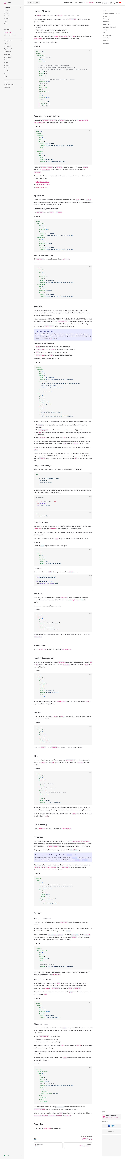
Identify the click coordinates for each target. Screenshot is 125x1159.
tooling (62, 716)
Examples (106, 43)
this (47, 816)
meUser (105, 30)
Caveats (105, 40)
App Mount (106, 16)
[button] (13, 7)
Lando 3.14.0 (42, 828)
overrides (52, 529)
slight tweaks (38, 39)
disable (46, 988)
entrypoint (56, 974)
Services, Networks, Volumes (111, 13)
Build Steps (106, 19)
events (50, 338)
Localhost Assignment (109, 27)
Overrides (106, 38)
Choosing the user (41, 187)
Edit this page (88, 1139)
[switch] (105, 3)
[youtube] (117, 2)
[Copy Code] (89, 51)
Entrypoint (106, 21)
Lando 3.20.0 (42, 649)
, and (45, 867)
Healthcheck (106, 24)
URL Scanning (107, 35)
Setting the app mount (43, 184)
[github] (110, 2)
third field (66, 259)
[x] (114, 2)
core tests (47, 1128)
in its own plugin (67, 649)
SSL (104, 32)
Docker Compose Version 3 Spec (64, 36)
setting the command (76, 600)
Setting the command (42, 182)
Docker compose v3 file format (79, 841)
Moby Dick (37, 529)
